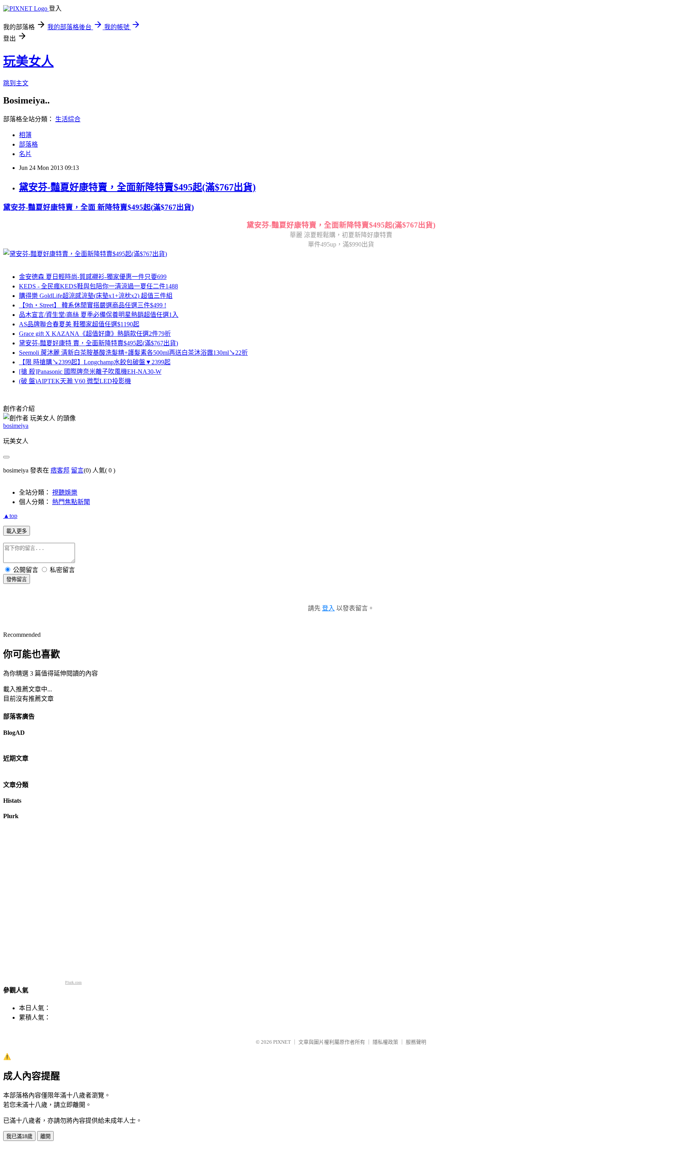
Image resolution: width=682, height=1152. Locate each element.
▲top (10, 515)
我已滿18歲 (19, 1136)
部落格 (28, 144)
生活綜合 (68, 119)
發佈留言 (16, 579)
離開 (45, 1136)
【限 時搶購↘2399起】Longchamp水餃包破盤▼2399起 (94, 362)
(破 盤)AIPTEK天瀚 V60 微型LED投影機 (75, 381)
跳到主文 (15, 83)
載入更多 (16, 531)
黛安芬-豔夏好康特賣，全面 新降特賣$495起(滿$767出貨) (98, 207)
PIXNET (282, 1042)
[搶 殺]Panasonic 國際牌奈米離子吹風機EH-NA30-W (90, 371)
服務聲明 (416, 1042)
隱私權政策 (385, 1042)
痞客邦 (60, 470)
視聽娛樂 (64, 492)
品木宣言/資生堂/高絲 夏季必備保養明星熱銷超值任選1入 (98, 314)
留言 (77, 470)
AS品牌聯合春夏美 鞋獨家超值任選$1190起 (79, 324)
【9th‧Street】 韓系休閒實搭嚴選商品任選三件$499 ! (92, 305)
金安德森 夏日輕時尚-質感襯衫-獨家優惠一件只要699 (93, 276)
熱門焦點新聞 (71, 502)
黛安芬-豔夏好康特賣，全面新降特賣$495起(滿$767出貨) (137, 187)
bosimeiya (15, 425)
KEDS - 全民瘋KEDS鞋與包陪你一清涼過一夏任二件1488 (98, 286)
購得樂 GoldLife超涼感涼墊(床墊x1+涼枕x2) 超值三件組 (95, 295)
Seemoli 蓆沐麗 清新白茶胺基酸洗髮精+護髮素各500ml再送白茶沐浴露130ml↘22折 (133, 352)
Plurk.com (73, 982)
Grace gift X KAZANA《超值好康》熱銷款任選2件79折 (95, 333)
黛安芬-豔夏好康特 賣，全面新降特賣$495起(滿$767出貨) (98, 343)
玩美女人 (28, 61)
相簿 (25, 135)
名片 (25, 154)
